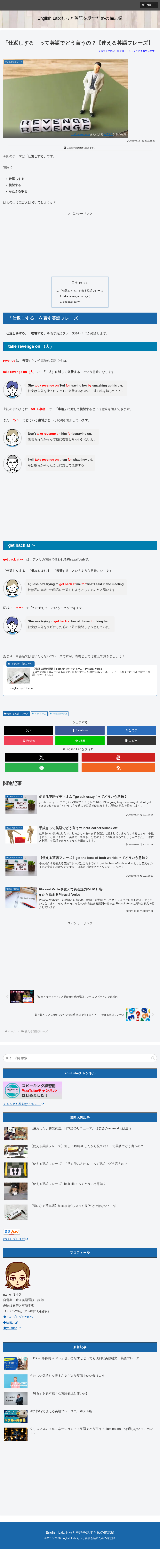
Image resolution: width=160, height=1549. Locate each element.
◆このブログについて (18, 1317)
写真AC (108, 134)
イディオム (40, 713)
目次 (75, 282)
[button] (131, 740)
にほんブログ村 (14, 1239)
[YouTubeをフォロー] (118, 757)
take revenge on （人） (77, 296)
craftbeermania (80, 134)
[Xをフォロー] (41, 757)
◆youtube (10, 1328)
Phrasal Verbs (59, 713)
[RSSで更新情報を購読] (118, 767)
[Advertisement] (80, 244)
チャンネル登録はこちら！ (22, 1104)
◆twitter (8, 1322)
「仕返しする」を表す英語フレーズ (81, 290)
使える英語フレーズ (17, 713)
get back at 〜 (71, 301)
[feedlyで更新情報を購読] (41, 767)
